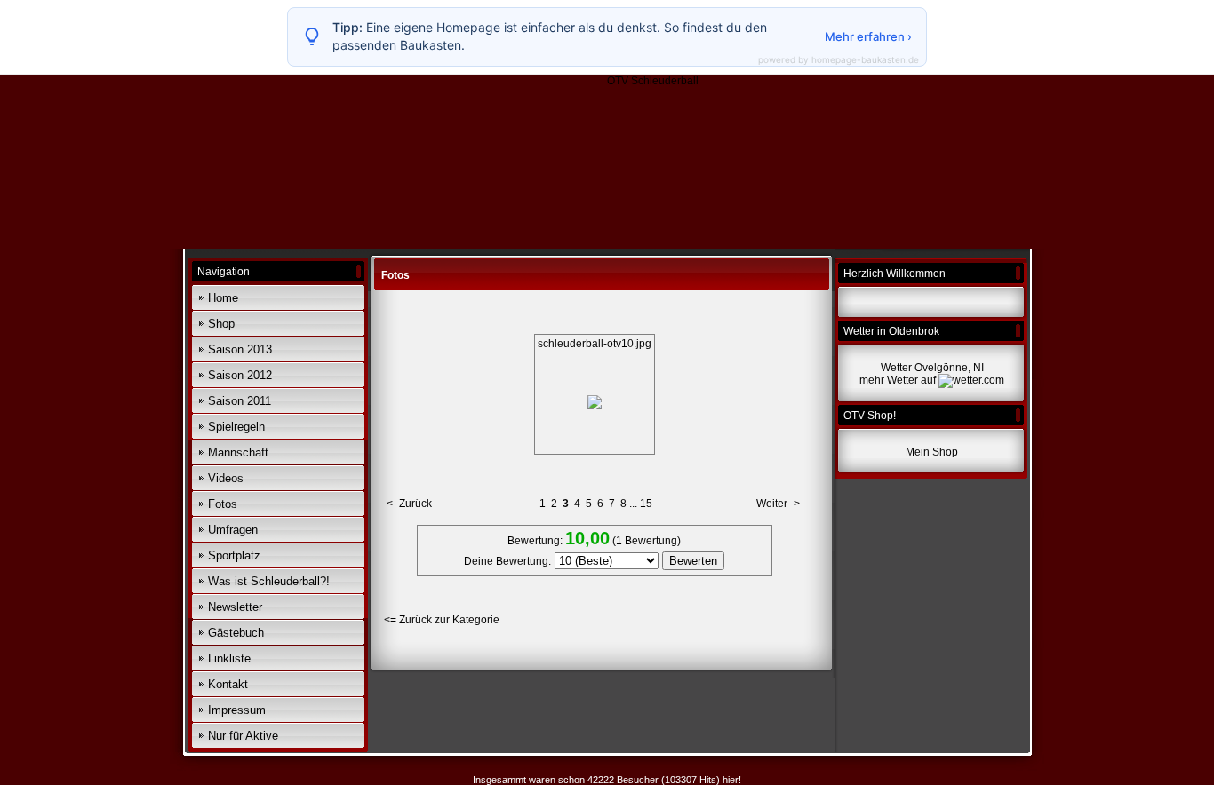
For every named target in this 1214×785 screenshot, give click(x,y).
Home (223, 298)
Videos (226, 478)
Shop (221, 323)
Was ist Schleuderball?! (269, 581)
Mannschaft (238, 452)
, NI (976, 367)
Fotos (222, 504)
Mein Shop (932, 452)
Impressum (237, 710)
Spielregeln (236, 426)
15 (646, 503)
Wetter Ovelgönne (924, 367)
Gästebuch (236, 632)
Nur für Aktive (243, 735)
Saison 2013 (240, 349)
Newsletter (235, 607)
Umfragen (233, 529)
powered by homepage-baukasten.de (838, 59)
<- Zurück (409, 503)
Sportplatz (234, 555)
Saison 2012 (240, 375)
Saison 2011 (239, 401)
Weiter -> (778, 503)
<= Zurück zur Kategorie (441, 620)
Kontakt (228, 684)
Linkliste (229, 658)
